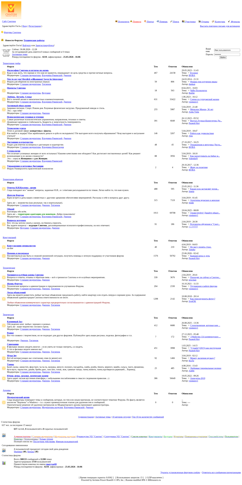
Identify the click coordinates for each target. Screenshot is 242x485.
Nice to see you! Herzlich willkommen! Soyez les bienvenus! (35, 79)
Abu (191, 136)
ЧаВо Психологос (198, 90)
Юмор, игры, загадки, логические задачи (27, 376)
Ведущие (46, 93)
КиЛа (191, 360)
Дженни (67, 75)
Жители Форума (15, 195)
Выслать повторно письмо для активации (220, 26)
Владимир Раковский (52, 75)
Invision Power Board (102, 480)
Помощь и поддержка (18, 253)
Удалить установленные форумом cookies (180, 472)
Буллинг (194, 73)
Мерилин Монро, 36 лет (201, 109)
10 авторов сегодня (121, 417)
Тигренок (46, 84)
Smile (191, 203)
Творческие (8, 314)
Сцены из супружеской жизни (204, 99)
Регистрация (35, 26)
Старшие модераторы (30, 75)
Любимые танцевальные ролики (205, 368)
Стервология (13, 151)
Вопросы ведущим (16, 220)
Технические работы (34, 40)
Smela (191, 191)
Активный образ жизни (19, 105)
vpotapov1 (193, 102)
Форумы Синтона (12, 32)
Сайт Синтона (9, 21)
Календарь (219, 21)
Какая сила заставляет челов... (204, 189)
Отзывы (205, 21)
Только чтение (46, 439)
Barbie (192, 93)
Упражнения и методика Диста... (206, 144)
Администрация (86, 417)
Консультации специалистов (21, 246)
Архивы (7, 390)
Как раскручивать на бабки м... (205, 156)
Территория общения (13, 179)
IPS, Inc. (120, 480)
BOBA (192, 75)
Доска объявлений (16, 292)
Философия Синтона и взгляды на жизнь (28, 70)
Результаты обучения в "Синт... (205, 224)
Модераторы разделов (52, 407)
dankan (192, 84)
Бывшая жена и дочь (200, 256)
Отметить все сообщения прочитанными (221, 472)
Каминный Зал (14, 321)
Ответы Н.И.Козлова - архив (21, 187)
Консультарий (9, 237)
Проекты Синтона (16, 88)
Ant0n (191, 371)
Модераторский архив (18, 397)
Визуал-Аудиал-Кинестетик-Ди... (206, 121)
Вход (24, 26)
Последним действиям (44, 441)
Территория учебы (11, 63)
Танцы (10, 364)
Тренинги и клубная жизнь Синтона (25, 275)
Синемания (13, 344)
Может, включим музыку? (202, 358)
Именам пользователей (67, 441)
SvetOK (192, 301)
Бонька (30, 451)
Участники (190, 21)
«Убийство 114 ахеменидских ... (205, 337)
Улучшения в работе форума (203, 286)
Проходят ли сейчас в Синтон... (205, 277)
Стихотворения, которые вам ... (205, 325)
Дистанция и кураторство (20, 142)
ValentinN (193, 158)
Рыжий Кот (194, 123)
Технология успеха (16, 128)
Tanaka (192, 249)
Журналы (235, 21)
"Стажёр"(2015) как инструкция (205, 348)
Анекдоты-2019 (197, 378)
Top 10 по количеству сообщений (148, 417)
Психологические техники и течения (25, 117)
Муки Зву (12, 355)
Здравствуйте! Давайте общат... (205, 213)
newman (192, 280)
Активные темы (19, 54)
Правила (136, 21)
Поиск (175, 21)
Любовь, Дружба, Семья (19, 97)
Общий (10, 209)
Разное (10, 333)
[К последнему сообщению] (189, 73)
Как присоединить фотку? (202, 299)
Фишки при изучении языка (203, 81)
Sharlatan (18, 451)
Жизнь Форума (14, 283)
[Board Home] (11, 18)
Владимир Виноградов (53, 147)
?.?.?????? (193, 226)
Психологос (123, 21)
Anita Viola (194, 112)
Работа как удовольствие (202, 133)
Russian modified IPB (135, 480)
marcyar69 (51, 464)
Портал (150, 21)
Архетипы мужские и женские (205, 200)
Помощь (163, 21)
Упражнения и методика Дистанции (25, 166)
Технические (9, 268)
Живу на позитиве (199, 167)
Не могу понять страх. (200, 247)
